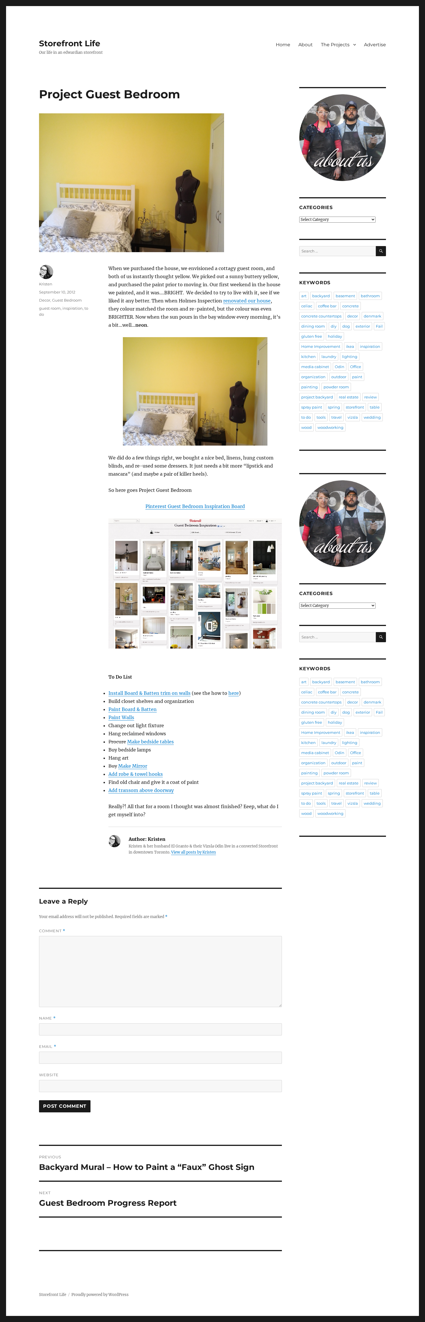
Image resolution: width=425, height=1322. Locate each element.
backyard (321, 295)
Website (49, 1074)
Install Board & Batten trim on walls (149, 693)
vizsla (353, 417)
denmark (372, 316)
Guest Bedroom (67, 300)
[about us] (342, 137)
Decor (44, 300)
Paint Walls (121, 717)
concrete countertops (321, 316)
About (305, 44)
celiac (306, 306)
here (233, 693)
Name (47, 1018)
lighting (349, 356)
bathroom (370, 295)
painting (309, 387)
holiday (335, 336)
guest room (50, 308)
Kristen (45, 284)
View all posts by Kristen (193, 852)
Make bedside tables (150, 742)
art (303, 295)
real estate (349, 397)
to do (306, 417)
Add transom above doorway (141, 790)
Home (283, 44)
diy (334, 326)
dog (346, 326)
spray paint (311, 407)
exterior (363, 326)
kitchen (308, 356)
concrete (350, 306)
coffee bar (327, 306)
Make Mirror (132, 766)
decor (352, 316)
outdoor (338, 376)
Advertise (375, 44)
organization (313, 376)
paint (357, 376)
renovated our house (247, 301)
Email (47, 1046)
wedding (372, 417)
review (370, 397)
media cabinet (315, 366)
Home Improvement (320, 346)
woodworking (330, 427)
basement (345, 295)
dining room (313, 326)
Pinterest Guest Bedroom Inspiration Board (195, 506)
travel (336, 417)
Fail (379, 326)
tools (321, 417)
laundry (328, 356)
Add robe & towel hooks (135, 774)
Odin (339, 366)
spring (334, 407)
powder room (336, 387)
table (375, 407)
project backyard (317, 397)
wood (306, 427)
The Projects (335, 44)
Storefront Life (69, 43)
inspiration (72, 308)
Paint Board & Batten (132, 709)
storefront (355, 407)
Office (355, 366)
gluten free (311, 336)
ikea (350, 346)
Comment (52, 930)
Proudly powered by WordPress (100, 1294)
